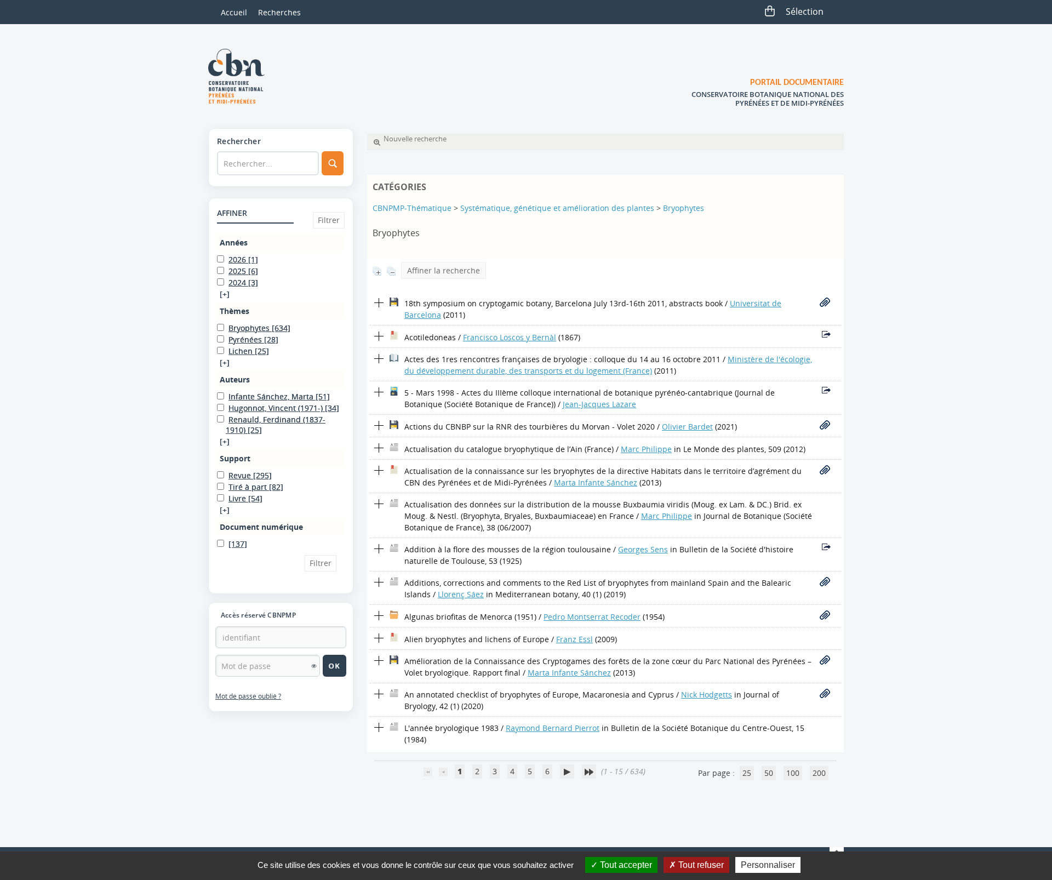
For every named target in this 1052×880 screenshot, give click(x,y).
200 (819, 773)
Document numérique (261, 527)
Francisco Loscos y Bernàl (509, 337)
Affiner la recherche (443, 270)
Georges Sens (643, 549)
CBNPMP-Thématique (412, 208)
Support (235, 458)
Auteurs (235, 379)
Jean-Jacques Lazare (599, 404)
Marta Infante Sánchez (595, 482)
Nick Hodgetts (706, 694)
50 (768, 773)
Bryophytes (683, 208)
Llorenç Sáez (461, 594)
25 (746, 773)
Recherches (279, 12)
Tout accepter (625, 865)
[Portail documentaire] (240, 76)
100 (792, 773)
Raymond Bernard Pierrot (552, 728)
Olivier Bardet (687, 426)
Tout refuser (700, 865)
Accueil (234, 12)
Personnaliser (768, 865)
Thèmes (234, 311)
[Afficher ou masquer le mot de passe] (313, 665)
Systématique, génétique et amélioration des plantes (557, 208)
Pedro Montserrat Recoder (592, 617)
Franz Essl (574, 639)
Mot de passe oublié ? (248, 696)
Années (234, 242)
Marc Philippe (646, 449)
